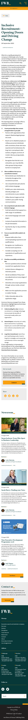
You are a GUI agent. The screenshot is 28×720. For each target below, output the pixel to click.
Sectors (3, 628)
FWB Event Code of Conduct (14, 713)
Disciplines (4, 630)
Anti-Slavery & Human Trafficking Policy (14, 717)
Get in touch (8, 600)
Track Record (5, 632)
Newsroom (4, 635)
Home (6, 15)
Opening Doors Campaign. (9, 350)
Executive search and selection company (12, 624)
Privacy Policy (14, 710)
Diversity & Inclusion (7, 641)
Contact (3, 637)
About (3, 639)
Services (3, 626)
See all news (12, 575)
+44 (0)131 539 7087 (6, 661)
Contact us (14, 382)
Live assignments (13, 8)
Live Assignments (6, 643)
